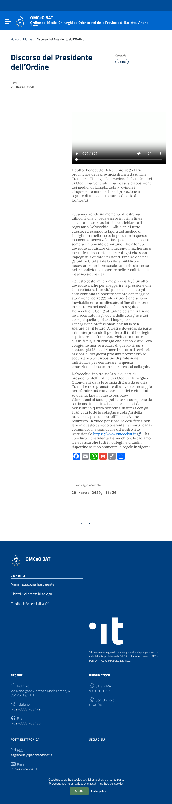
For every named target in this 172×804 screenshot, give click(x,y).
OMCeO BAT (38, 559)
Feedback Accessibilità (27, 603)
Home (15, 39)
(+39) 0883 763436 (26, 723)
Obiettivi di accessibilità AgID (32, 593)
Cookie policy (98, 791)
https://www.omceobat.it (114, 434)
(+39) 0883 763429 (26, 709)
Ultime (27, 39)
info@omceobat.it (24, 769)
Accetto (79, 791)
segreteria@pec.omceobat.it (31, 755)
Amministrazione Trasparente (32, 584)
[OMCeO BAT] (20, 20)
